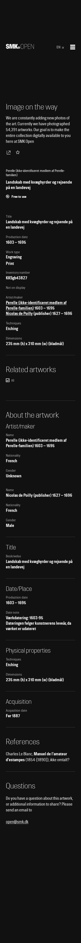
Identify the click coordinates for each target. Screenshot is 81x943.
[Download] (9, 152)
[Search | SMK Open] (20, 47)
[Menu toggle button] (72, 47)
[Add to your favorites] (18, 152)
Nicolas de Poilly (19, 313)
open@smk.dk (17, 821)
